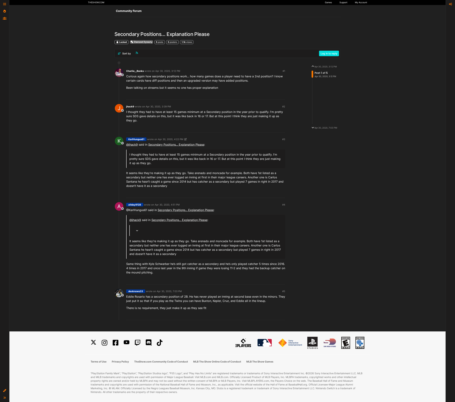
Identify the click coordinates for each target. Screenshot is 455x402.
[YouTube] (126, 342)
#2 (283, 106)
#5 (283, 291)
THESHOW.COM (96, 2)
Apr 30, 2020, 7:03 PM (169, 291)
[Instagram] (104, 342)
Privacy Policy (120, 361)
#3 (283, 139)
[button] (4, 390)
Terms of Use (98, 361)
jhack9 (130, 106)
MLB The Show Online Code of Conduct (217, 361)
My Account (361, 2)
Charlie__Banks (135, 71)
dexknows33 (135, 291)
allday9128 (134, 204)
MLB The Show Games (259, 361)
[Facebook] (115, 342)
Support (343, 2)
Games (328, 2)
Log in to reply (329, 53)
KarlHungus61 (136, 139)
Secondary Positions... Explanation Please (176, 144)
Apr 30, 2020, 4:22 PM (170, 139)
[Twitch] (137, 342)
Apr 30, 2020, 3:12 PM (167, 71)
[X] (93, 342)
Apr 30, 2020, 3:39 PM (158, 106)
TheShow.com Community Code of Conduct (161, 361)
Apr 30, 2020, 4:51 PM (167, 204)
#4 (283, 204)
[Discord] (148, 342)
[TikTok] (159, 342)
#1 (284, 71)
